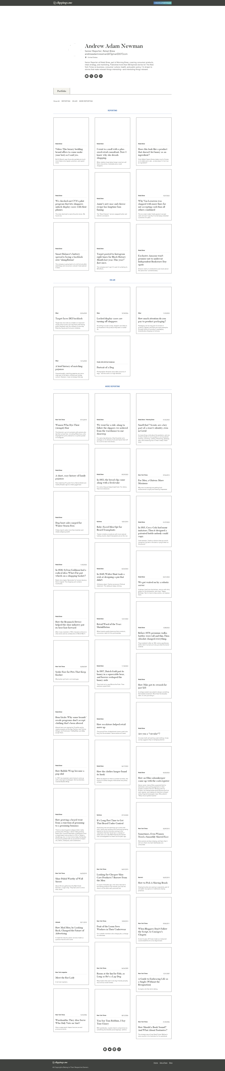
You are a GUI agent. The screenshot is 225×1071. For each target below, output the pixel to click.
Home (156, 1063)
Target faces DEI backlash (68, 318)
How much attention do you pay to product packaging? (152, 320)
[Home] (62, 3)
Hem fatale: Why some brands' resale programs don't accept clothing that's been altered (70, 720)
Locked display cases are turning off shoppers (109, 320)
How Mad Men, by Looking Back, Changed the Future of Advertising (69, 930)
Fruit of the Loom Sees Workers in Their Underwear (111, 928)
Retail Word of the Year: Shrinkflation (109, 626)
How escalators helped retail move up (111, 726)
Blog (170, 1063)
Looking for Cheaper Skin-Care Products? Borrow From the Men (112, 877)
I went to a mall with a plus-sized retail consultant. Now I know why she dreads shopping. (111, 153)
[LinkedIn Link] (96, 76)
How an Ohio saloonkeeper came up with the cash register (153, 779)
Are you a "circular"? (149, 733)
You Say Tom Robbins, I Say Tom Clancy (111, 1022)
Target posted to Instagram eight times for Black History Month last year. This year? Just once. (111, 258)
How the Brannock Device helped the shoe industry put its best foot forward (69, 624)
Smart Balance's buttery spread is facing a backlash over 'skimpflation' (69, 256)
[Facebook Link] (87, 76)
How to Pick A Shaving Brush (152, 882)
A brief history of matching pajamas (68, 368)
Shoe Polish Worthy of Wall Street (69, 880)
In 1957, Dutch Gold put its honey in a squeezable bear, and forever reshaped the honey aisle (110, 676)
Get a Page (163, 1063)
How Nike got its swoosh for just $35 (152, 686)
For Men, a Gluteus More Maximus (151, 482)
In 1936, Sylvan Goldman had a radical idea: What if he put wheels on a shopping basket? (70, 572)
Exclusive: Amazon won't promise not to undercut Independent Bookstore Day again (152, 260)
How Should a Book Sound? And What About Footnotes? (152, 1029)
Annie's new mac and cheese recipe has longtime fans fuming (111, 206)
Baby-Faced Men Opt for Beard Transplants (109, 528)
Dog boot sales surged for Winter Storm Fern (68, 524)
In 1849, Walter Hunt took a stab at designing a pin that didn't (111, 577)
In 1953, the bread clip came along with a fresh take (111, 481)
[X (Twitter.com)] (92, 76)
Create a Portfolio (162, 3)
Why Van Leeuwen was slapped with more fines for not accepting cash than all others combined (152, 205)
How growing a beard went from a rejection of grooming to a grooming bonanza (69, 822)
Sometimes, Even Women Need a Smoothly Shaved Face (153, 835)
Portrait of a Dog (105, 367)
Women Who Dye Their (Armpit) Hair (67, 426)
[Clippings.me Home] (60, 1063)
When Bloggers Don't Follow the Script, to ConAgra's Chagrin (152, 931)
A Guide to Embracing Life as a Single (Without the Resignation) (153, 981)
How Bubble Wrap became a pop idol (69, 772)
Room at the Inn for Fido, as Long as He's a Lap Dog (111, 975)
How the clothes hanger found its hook (112, 773)
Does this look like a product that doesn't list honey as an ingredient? (152, 152)
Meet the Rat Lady (65, 977)
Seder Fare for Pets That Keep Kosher (70, 673)
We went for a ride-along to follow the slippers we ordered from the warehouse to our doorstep (112, 429)
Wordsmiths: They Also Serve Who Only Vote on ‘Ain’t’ (70, 1022)
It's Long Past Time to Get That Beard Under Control (110, 822)
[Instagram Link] (101, 76)
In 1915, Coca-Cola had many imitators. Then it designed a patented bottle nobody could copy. (153, 532)
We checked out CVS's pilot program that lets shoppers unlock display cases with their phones (71, 205)
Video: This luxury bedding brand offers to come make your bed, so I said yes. (69, 152)
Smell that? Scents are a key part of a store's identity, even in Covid (153, 427)
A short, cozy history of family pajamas (70, 477)
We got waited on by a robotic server (153, 584)
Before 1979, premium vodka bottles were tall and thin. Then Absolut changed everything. (153, 635)
